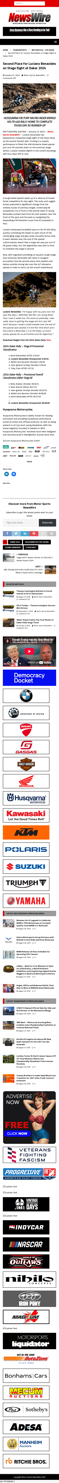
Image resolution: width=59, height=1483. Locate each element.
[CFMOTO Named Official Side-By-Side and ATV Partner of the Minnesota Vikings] (8, 1011)
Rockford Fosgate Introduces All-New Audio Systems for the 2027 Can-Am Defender (33, 1042)
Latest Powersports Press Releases (25, 1001)
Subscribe (47, 522)
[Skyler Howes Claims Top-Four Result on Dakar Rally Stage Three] (8, 623)
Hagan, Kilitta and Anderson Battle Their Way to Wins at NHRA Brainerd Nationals (35, 986)
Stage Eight (31, 547)
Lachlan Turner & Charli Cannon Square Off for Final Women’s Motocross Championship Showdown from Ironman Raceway (36, 1059)
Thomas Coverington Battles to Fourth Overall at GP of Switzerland (34, 592)
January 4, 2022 (24, 626)
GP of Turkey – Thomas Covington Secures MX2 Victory (35, 606)
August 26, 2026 (24, 1067)
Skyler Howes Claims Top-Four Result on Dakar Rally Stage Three (35, 621)
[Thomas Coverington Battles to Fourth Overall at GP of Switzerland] (8, 594)
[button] (55, 42)
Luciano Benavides (13, 547)
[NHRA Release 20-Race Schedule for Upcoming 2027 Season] (8, 954)
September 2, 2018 (25, 611)
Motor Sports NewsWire (34, 75)
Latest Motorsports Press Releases (25, 913)
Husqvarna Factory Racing (37, 542)
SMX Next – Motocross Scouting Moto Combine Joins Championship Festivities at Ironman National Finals (36, 1025)
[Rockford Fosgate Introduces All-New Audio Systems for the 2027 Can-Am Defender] (8, 1042)
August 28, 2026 (24, 929)
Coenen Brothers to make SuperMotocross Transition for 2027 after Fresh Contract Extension (36, 1078)
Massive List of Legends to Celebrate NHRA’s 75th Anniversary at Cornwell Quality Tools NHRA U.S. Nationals (33, 923)
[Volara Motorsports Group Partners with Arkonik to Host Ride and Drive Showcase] (8, 940)
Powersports (20, 50)
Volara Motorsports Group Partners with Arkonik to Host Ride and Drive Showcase (35, 938)
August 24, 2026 (24, 991)
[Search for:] (29, 3)
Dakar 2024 (15, 542)
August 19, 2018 (24, 597)
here (48, 340)
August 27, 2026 (24, 977)
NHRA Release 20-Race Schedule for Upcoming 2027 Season (33, 953)
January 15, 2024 (12, 75)
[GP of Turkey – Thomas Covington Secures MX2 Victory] (8, 608)
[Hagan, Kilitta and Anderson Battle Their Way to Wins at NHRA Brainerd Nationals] (8, 988)
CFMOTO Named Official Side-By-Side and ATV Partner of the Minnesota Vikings (35, 1009)
